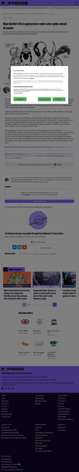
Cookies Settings (20, 99)
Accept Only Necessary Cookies (44, 99)
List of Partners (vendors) (18, 93)
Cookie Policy (31, 78)
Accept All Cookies (59, 99)
